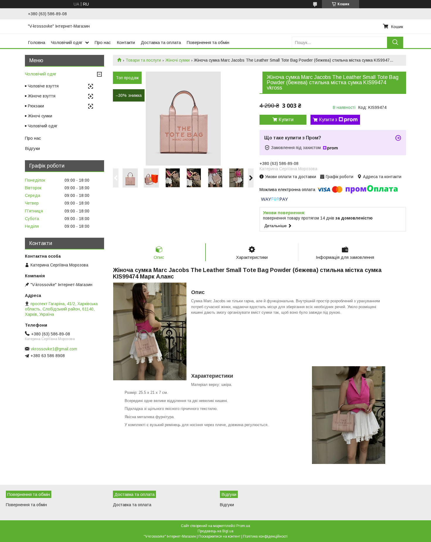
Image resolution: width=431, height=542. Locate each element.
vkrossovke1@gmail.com (54, 349)
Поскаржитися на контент (219, 536)
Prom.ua (243, 526)
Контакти (126, 42)
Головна (36, 42)
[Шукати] (395, 42)
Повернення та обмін (208, 42)
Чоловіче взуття (43, 86)
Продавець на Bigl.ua (215, 531)
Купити (286, 119)
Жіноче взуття (41, 96)
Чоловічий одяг (66, 42)
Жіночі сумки (177, 60)
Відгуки (32, 148)
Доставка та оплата (161, 42)
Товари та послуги (143, 60)
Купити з (328, 119)
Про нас (103, 42)
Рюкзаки (36, 106)
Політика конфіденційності (265, 536)
